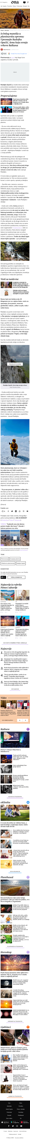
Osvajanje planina (15, 559)
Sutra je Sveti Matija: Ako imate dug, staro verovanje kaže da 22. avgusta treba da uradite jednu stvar (14, 683)
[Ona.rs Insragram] (17, 1126)
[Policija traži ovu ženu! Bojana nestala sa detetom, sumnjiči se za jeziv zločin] (6, 293)
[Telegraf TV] (21, 1126)
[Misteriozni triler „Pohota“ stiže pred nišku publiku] (6, 789)
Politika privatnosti (13, 1134)
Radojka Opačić (21, 563)
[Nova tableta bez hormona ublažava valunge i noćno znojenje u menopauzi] (6, 834)
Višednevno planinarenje (8, 563)
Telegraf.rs (4, 2)
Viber (11, 520)
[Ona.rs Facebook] (8, 1126)
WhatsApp (4, 520)
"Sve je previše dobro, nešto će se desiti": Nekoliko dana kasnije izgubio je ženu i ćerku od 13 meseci (14, 676)
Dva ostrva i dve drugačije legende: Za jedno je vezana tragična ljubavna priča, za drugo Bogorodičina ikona (15, 653)
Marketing (10, 1131)
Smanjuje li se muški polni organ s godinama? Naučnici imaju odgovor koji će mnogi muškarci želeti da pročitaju (14, 661)
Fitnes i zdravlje (5, 30)
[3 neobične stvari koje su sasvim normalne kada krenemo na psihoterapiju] (6, 844)
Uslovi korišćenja (23, 550)
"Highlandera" (17, 228)
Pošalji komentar (16, 577)
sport (13, 57)
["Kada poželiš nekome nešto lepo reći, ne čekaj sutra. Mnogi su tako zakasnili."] (6, 759)
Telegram (17, 520)
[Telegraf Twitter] (12, 1126)
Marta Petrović (7, 49)
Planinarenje (4, 559)
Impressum (15, 1131)
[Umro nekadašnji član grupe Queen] (6, 769)
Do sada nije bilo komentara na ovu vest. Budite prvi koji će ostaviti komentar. (14, 573)
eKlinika (5, 802)
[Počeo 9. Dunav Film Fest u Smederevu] (15, 740)
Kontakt (19, 1134)
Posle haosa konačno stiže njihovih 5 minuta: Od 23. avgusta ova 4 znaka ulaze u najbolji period (15, 669)
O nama (5, 1131)
